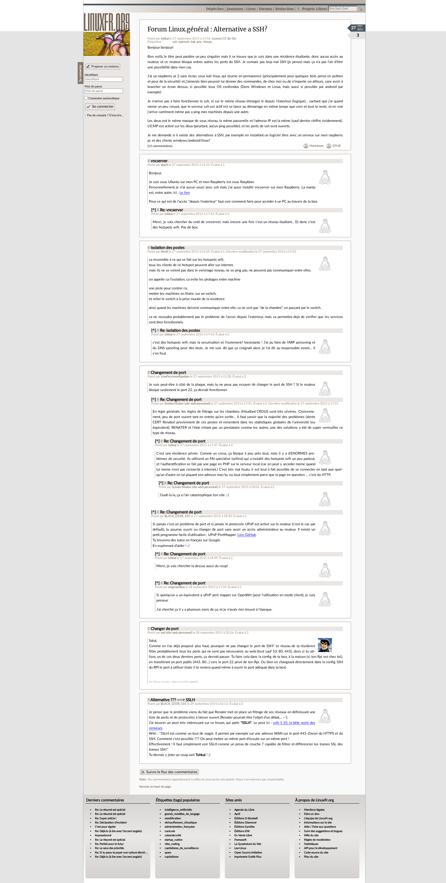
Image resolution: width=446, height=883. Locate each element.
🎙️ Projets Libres (312, 9)
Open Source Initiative (248, 852)
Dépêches (215, 9)
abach (164, 165)
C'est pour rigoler (105, 826)
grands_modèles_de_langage (182, 814)
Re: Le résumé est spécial (110, 809)
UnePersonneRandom (175, 376)
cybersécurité (173, 835)
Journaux (235, 9)
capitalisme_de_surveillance (182, 848)
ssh (175, 41)
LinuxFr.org (106, 32)
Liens (251, 9)
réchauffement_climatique (181, 822)
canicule (170, 831)
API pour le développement (320, 848)
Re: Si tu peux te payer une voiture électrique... (123, 852)
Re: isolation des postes (180, 330)
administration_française (180, 826)
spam (168, 852)
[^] (153, 210)
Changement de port (168, 373)
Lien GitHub (246, 535)
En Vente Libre (243, 835)
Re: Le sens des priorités (109, 848)
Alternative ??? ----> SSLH (173, 700)
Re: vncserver (171, 210)
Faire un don (311, 814)
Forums (265, 9)
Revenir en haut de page (155, 786)
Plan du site (311, 856)
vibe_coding (172, 844)
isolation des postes (167, 248)
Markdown (316, 146)
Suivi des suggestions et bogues (323, 831)
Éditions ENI (241, 831)
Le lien (185, 192)
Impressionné (103, 835)
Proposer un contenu (105, 66)
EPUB (337, 146)
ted (163, 632)
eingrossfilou (176, 587)
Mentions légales (314, 809)
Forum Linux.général (178, 29)
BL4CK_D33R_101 (177, 516)
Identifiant (91, 75)
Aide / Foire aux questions (320, 826)
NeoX (164, 251)
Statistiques (311, 844)
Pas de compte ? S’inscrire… (105, 115)
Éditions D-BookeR (246, 818)
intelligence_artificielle (178, 809)
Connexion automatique (103, 98)
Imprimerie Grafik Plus (247, 856)
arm (199, 41)
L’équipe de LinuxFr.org (318, 818)
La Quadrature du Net (247, 844)
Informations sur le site (318, 822)
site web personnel (197, 403)
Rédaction (284, 9)
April (237, 814)
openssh (183, 41)
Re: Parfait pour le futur (109, 844)
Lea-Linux (240, 848)
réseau (207, 41)
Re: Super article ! (105, 818)
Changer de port (165, 629)
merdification (173, 818)
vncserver (159, 161)
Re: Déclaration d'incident (111, 822)
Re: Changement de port (181, 399)
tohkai (165, 38)
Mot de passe (93, 86)
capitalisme (171, 856)
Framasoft (240, 839)
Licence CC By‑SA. (224, 38)
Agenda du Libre (244, 809)
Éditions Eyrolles (244, 826)
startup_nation (174, 839)
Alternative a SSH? (240, 29)
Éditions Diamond (245, 822)
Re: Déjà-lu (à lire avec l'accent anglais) (118, 831)
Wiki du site (311, 835)
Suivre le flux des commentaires (171, 772)
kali (193, 41)
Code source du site (316, 852)
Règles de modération (317, 839)
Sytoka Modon (174, 403)
